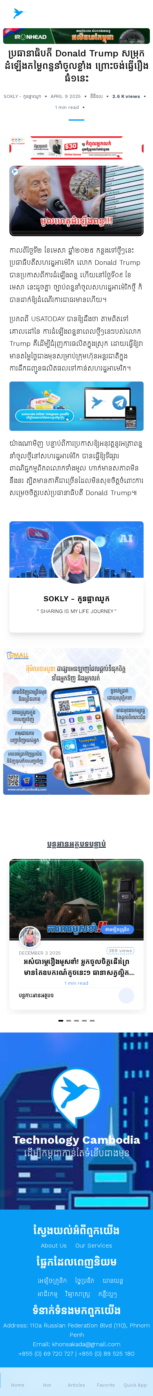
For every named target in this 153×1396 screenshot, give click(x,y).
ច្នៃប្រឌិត (85, 1280)
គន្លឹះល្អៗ (107, 1294)
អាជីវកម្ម (48, 1294)
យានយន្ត (112, 1280)
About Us (54, 1245)
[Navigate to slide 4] (84, 1020)
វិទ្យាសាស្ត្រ (78, 1294)
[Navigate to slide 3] (76, 1020)
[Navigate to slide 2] (69, 1020)
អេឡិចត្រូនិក (52, 1280)
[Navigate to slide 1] (61, 1020)
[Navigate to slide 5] (92, 1020)
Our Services (93, 1245)
